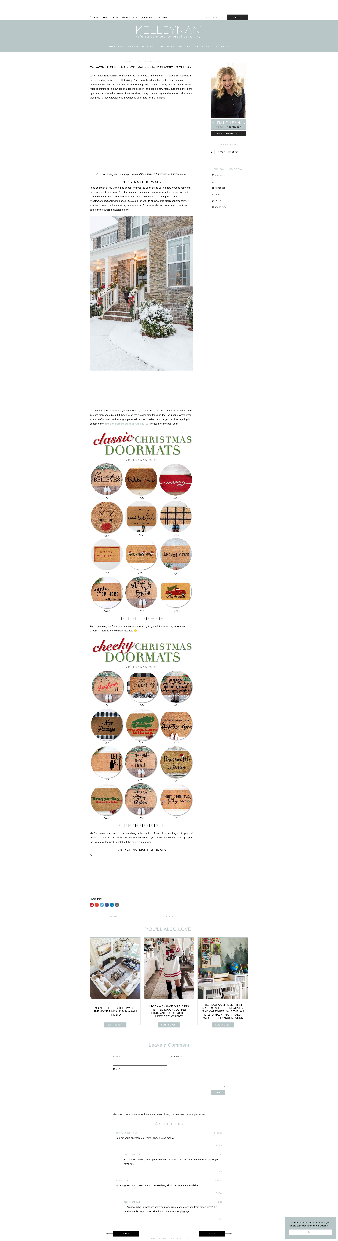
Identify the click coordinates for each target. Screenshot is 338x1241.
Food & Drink (155, 47)
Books (205, 47)
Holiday (191, 47)
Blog (115, 17)
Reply (219, 1145)
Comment (176, 1057)
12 (162, 618)
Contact (125, 17)
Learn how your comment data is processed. (181, 1114)
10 (152, 618)
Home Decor (116, 47)
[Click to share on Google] (97, 905)
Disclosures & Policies (145, 17)
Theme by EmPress (178, 1239)
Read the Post (115, 1025)
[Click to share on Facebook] (107, 905)
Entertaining (175, 47)
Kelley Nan (130, 1154)
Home (97, 17)
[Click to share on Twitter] (102, 905)
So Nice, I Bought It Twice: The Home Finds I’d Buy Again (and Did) (115, 1011)
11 (157, 618)
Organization (135, 47)
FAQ (165, 17)
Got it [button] (310, 1232)
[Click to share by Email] (117, 905)
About (106, 17)
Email (116, 1069)
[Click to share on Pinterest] (92, 905)
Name (116, 1057)
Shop (224, 47)
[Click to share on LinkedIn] (112, 905)
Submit (228, 158)
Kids (215, 47)
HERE (163, 174)
